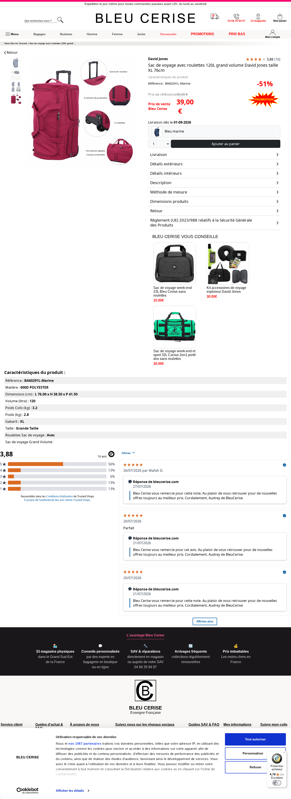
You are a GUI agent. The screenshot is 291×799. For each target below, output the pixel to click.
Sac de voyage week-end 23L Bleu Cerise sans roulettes (172, 291)
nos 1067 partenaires (84, 743)
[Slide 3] (16, 99)
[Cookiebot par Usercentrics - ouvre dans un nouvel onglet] (27, 790)
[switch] (277, 782)
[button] (12, 34)
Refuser (255, 767)
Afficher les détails (70, 790)
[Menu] (284, 753)
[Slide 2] (16, 87)
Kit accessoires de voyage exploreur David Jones (226, 289)
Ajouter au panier (226, 143)
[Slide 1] (16, 75)
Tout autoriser (255, 739)
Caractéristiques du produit (168, 77)
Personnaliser (253, 753)
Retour (12, 52)
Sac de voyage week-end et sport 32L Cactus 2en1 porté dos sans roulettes (174, 355)
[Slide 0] (16, 63)
